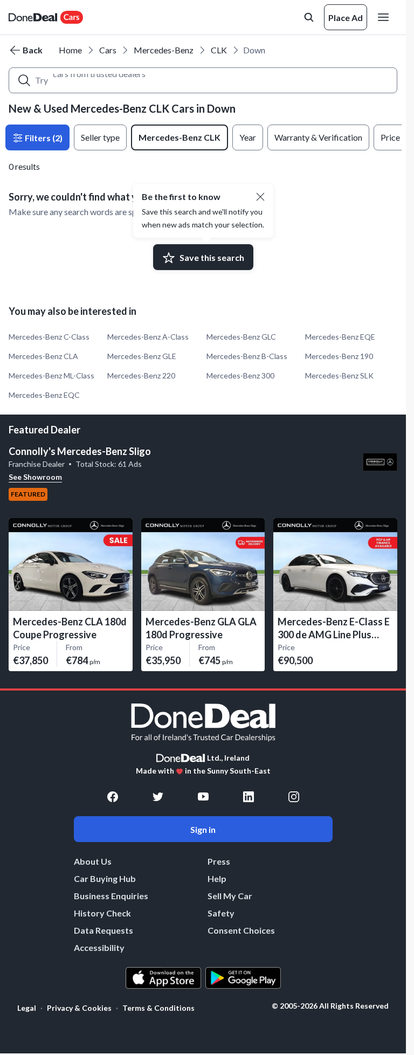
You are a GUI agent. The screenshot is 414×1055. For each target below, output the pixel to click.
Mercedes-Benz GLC (241, 336)
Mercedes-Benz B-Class (246, 356)
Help (217, 878)
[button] (260, 196)
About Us (93, 861)
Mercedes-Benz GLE (141, 356)
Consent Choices (241, 930)
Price (390, 137)
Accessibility (99, 947)
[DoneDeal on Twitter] (157, 796)
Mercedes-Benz (164, 50)
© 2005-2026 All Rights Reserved (330, 1006)
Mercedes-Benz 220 (141, 375)
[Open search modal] (309, 17)
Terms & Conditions (158, 1007)
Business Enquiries (111, 896)
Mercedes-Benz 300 (240, 375)
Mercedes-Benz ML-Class (51, 375)
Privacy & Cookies (79, 1007)
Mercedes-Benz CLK (179, 137)
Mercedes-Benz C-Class (49, 336)
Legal (26, 1007)
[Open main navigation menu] (385, 17)
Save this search (212, 257)
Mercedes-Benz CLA (43, 356)
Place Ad (345, 17)
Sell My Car (230, 896)
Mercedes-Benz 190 (339, 356)
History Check (102, 913)
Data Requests (103, 930)
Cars (107, 50)
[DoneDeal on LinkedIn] (248, 796)
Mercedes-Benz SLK (339, 375)
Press (219, 861)
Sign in (203, 829)
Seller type (100, 137)
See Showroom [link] (35, 476)
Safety (221, 913)
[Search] (24, 80)
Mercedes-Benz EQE (340, 336)
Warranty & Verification (318, 137)
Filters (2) (43, 138)
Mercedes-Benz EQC (44, 394)
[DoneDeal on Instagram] (293, 796)
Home (70, 50)
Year (247, 137)
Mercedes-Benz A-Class (148, 336)
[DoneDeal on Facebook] (112, 796)
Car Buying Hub (105, 878)
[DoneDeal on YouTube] (203, 796)
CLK (219, 50)
